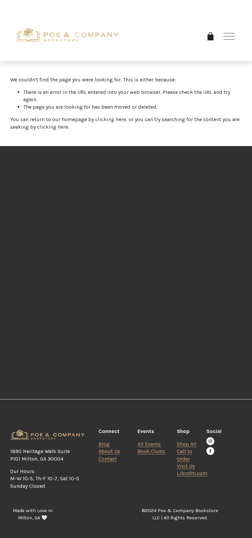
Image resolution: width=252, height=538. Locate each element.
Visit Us (186, 466)
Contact (107, 459)
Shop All (187, 444)
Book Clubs (151, 451)
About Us (109, 451)
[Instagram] (210, 441)
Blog (104, 444)
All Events (149, 444)
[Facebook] (210, 451)
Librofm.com (192, 473)
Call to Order (184, 455)
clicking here (110, 119)
